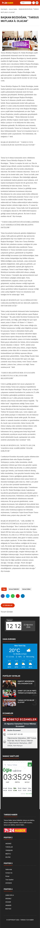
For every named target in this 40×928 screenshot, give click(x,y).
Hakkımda (8, 869)
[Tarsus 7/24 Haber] (8, 3)
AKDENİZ (8, 843)
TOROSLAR (9, 847)
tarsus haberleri (14, 589)
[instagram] (23, 923)
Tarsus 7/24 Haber (27, 920)
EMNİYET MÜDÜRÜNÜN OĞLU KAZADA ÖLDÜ (26, 682)
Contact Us (8, 873)
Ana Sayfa (4, 9)
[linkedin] (23, 596)
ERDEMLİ (8, 898)
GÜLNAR (8, 902)
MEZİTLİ (8, 854)
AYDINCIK (8, 883)
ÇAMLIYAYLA (9, 895)
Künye (7, 876)
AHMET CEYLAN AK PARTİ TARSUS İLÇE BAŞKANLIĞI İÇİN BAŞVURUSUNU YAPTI (27, 692)
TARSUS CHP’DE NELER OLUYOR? (26, 701)
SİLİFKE (7, 857)
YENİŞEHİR (9, 850)
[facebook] (3, 596)
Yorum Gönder (7, 612)
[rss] (30, 923)
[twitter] (8, 596)
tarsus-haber (13, 9)
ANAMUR (8, 905)
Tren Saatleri (9, 879)
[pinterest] (18, 596)
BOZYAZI (8, 909)
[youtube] (27, 923)
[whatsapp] (13, 596)
